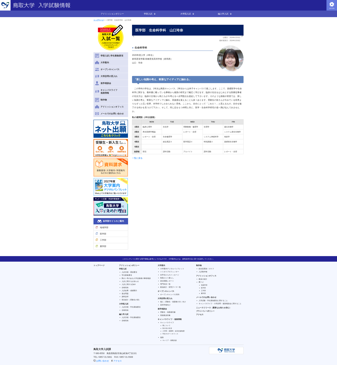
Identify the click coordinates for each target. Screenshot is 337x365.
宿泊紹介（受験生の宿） (131, 300)
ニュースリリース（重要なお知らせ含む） (213, 308)
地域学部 (104, 227)
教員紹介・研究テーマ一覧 (170, 287)
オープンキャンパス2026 (169, 294)
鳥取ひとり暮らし (167, 278)
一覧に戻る (137, 158)
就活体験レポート (167, 281)
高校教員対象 (165, 315)
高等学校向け (165, 305)
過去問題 (125, 294)
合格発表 (125, 287)
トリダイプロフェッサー (169, 272)
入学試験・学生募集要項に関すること (213, 301)
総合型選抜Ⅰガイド (206, 269)
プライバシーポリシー (205, 311)
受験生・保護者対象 (168, 312)
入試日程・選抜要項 (129, 272)
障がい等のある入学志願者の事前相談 (136, 278)
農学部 (103, 246)
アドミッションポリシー (112, 14)
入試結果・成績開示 (129, 291)
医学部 (103, 234)
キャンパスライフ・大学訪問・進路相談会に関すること (220, 304)
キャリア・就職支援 (169, 340)
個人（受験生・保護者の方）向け (173, 302)
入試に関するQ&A (129, 284)
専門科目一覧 (165, 284)
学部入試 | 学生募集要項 (112, 56)
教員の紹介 (203, 279)
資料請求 (125, 297)
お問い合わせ (102, 361)
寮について (166, 325)
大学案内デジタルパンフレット (172, 269)
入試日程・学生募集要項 (131, 307)
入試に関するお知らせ (130, 281)
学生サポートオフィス (170, 334)
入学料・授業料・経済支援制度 (173, 331)
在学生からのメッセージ (169, 275)
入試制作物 (203, 272)
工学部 (103, 240)
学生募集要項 (127, 275)
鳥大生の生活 (167, 328)
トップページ (98, 20)
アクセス (200, 314)
